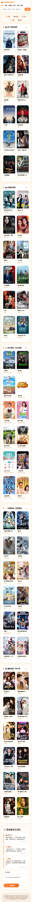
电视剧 (10, 5)
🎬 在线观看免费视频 (7, 2)
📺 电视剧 (16, 16)
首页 (2, 5)
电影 (6, 5)
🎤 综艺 (24, 16)
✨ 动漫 (12, 20)
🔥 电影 (8, 16)
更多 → (27, 27)
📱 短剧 (19, 20)
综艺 (14, 5)
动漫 (18, 5)
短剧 (21, 5)
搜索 (27, 9)
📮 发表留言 (11, 885)
